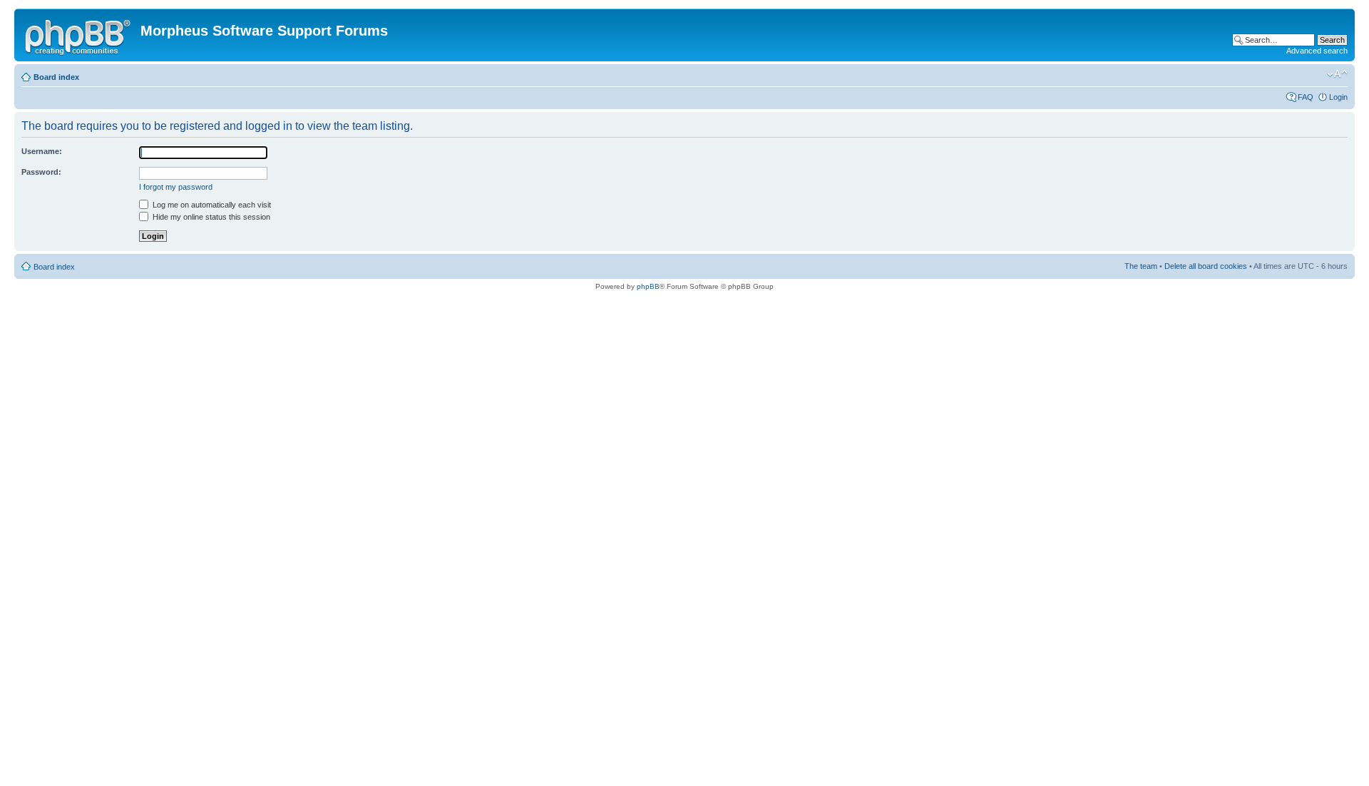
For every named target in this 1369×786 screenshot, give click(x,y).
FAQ (1305, 97)
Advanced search (1317, 50)
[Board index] (79, 35)
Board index (56, 77)
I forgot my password (175, 187)
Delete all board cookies (1205, 266)
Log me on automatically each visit (210, 204)
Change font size (1337, 74)
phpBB (648, 286)
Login (1338, 97)
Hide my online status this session (210, 217)
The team (1140, 266)
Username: (41, 151)
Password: (41, 172)
